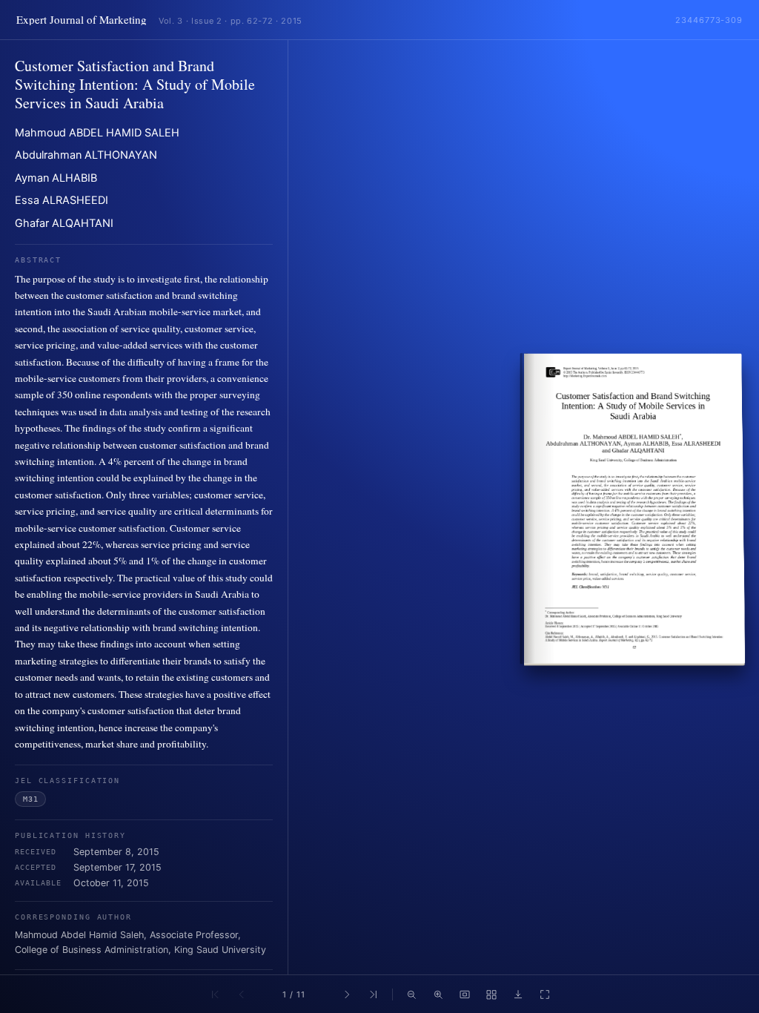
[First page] (215, 994)
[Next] (346, 994)
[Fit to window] (464, 994)
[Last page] (373, 994)
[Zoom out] (411, 994)
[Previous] (241, 994)
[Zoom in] (438, 994)
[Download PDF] (518, 994)
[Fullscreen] (544, 994)
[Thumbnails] (491, 994)
